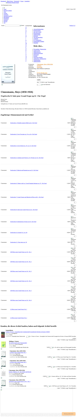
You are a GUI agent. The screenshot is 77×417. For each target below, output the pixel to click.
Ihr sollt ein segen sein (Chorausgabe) (18, 343)
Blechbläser (6, 17)
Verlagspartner (36, 60)
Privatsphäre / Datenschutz (39, 49)
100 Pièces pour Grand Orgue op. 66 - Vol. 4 (21, 281)
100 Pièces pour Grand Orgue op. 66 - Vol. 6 (21, 300)
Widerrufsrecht (36, 52)
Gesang (5, 13)
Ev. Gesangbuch (37, 40)
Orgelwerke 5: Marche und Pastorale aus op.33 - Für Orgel (24, 170)
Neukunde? (16, 1)
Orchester (6, 14)
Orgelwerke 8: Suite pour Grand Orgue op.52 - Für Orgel (24, 209)
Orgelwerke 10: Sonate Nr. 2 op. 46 (18, 232)
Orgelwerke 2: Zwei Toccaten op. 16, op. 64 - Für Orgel (23, 134)
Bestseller (35, 42)
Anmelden (26, 1)
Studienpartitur (36, 34)
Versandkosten (51, 82)
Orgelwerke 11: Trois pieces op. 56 (18, 242)
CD (4, 22)
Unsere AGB (36, 50)
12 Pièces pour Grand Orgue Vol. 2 (18, 318)
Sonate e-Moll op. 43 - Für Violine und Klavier (20, 371)
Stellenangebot (36, 61)
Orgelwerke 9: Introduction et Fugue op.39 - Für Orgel (23, 221)
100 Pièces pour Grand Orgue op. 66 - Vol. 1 (21, 252)
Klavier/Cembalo (8, 10)
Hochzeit (35, 36)
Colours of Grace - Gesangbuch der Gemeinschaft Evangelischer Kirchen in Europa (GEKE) (28, 331)
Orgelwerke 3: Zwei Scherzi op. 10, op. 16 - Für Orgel (23, 145)
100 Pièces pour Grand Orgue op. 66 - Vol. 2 (21, 261)
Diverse (5, 21)
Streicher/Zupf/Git (8, 16)
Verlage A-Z (72, 25)
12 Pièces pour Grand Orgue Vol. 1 (18, 309)
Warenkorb (3, 1)
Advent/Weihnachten (38, 29)
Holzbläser (6, 18)
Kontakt (35, 56)
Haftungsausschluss (38, 53)
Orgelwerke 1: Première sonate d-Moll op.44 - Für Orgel (23, 123)
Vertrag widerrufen (68, 413)
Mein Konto (10, 1)
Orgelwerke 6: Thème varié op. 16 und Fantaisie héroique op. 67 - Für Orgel (28, 183)
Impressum (36, 54)
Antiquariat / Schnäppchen (39, 58)
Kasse (22, 1)
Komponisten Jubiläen (38, 41)
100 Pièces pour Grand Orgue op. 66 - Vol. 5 (21, 290)
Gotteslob (35, 38)
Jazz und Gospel (37, 32)
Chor (5, 12)
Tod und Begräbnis (38, 37)
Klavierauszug (36, 33)
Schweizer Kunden (38, 57)
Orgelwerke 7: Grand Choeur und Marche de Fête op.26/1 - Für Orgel (27, 197)
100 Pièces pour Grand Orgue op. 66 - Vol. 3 (21, 271)
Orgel (5, 9)
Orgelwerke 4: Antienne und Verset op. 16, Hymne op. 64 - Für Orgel (26, 157)
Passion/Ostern (37, 30)
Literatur (6, 20)
